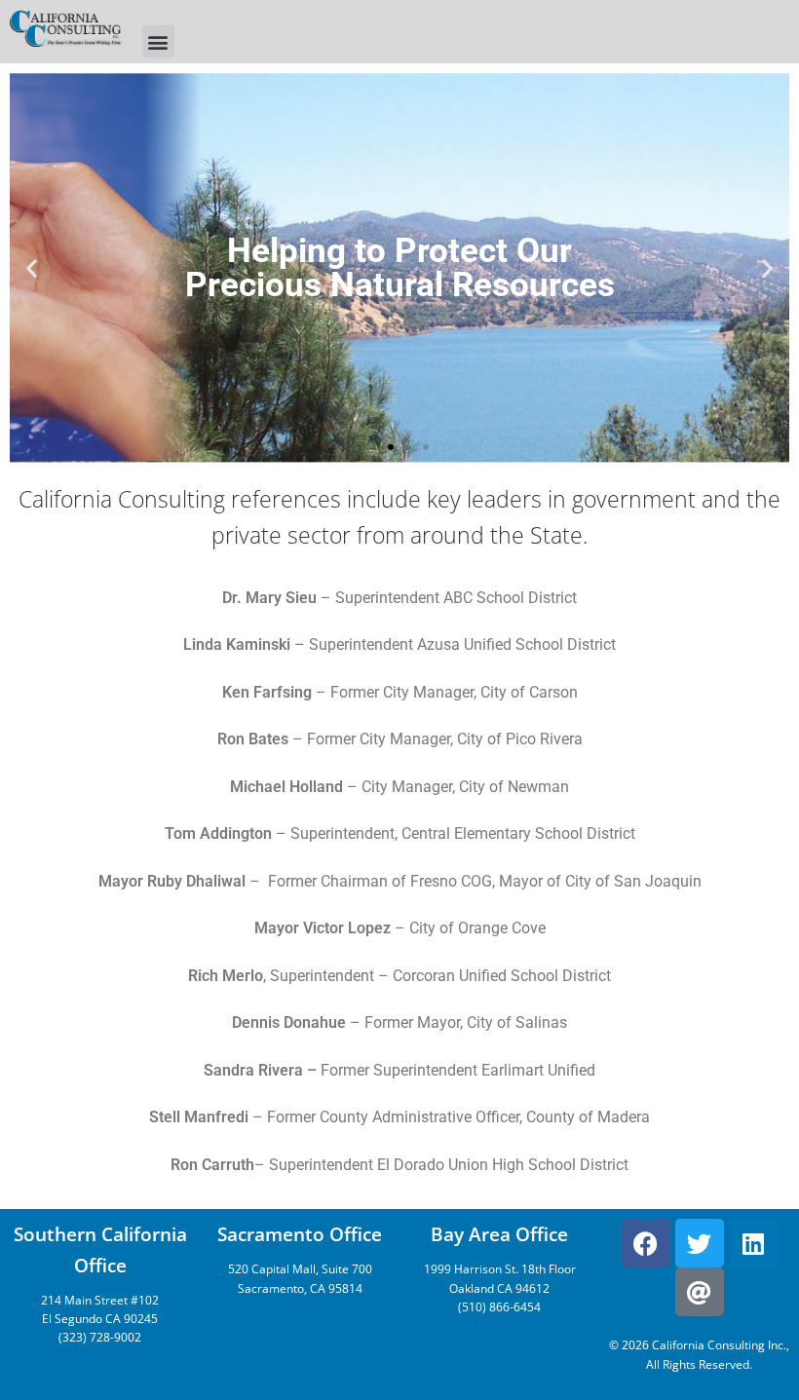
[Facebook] (646, 1243)
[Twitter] (699, 1243)
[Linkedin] (753, 1243)
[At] (699, 1292)
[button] (158, 41)
